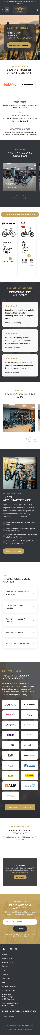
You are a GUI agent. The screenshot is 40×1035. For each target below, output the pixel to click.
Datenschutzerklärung (19, 872)
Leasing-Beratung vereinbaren (20, 807)
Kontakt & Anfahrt (8, 958)
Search (4, 954)
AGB (3, 982)
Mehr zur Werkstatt (13, 551)
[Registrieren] (36, 1016)
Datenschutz (6, 978)
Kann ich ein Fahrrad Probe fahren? (20, 620)
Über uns (5, 966)
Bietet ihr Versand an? (20, 632)
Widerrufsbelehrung (9, 986)
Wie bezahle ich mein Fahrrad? (20, 606)
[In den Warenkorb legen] (10, 258)
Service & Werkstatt (9, 962)
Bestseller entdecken (18, 45)
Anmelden (20, 929)
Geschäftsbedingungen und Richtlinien (20, 1029)
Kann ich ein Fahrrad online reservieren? (20, 593)
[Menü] (2, 9)
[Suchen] (7, 9)
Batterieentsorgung (8, 990)
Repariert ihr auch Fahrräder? (20, 643)
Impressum (5, 974)
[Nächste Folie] (36, 248)
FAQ (3, 970)
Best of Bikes (16, 1025)
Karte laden (20, 877)
